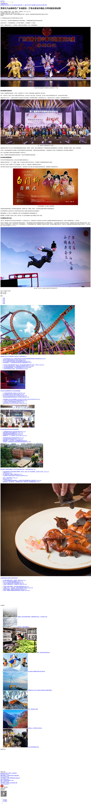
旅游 (4, 298)
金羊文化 (2, 1)
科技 (4, 300)
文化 (4, 302)
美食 (4, 303)
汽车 (4, 299)
